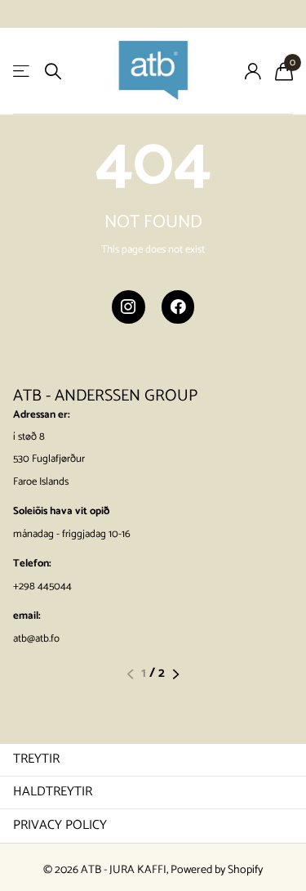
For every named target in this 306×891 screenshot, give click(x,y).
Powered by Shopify (217, 870)
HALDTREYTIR (52, 792)
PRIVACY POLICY (60, 825)
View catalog (22, 71)
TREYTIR (36, 759)
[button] (130, 674)
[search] (53, 71)
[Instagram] (128, 307)
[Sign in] (252, 71)
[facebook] (178, 307)
